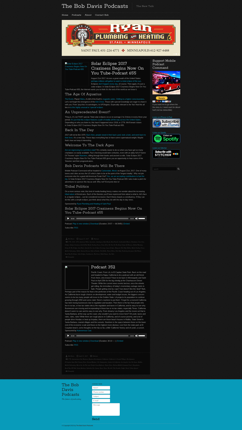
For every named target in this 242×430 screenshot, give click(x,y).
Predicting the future (128, 251)
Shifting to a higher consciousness (130, 99)
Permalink (71, 257)
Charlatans (134, 242)
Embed (127, 224)
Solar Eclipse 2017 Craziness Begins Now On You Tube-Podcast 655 (117, 68)
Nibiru (82, 99)
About (88, 15)
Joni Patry (81, 248)
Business (85, 359)
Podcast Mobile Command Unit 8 (122, 365)
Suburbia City (90, 368)
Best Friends (114, 242)
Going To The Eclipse (71, 248)
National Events (85, 251)
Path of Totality (95, 251)
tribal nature (69, 194)
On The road (86, 365)
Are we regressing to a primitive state (80, 150)
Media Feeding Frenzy (138, 248)
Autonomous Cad (84, 330)
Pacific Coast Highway (97, 365)
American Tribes (84, 242)
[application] (106, 218)
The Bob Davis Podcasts (95, 6)
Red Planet (138, 251)
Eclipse (67, 245)
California (105, 359)
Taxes (101, 368)
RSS (76, 228)
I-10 (98, 362)
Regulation (136, 365)
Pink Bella (103, 251)
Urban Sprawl (134, 368)
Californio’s (112, 359)
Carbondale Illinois (124, 242)
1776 (69, 242)
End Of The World (86, 245)
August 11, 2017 (84, 239)
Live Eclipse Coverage (99, 248)
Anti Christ (99, 102)
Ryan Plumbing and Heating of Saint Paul (94, 204)
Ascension (92, 242)
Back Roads (106, 242)
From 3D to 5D (105, 245)
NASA (78, 251)
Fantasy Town (82, 362)
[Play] (68, 218)
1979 (77, 242)
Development (130, 359)
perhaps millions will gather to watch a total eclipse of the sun (116, 81)
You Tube (111, 254)
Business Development (95, 359)
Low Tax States (133, 362)
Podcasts (76, 15)
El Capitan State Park (71, 362)
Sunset (97, 368)
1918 (73, 242)
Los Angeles (124, 362)
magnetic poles (109, 99)
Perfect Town (108, 365)
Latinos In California (114, 362)
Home (65, 15)
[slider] (142, 218)
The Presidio (116, 368)
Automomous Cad (77, 359)
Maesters (83, 155)
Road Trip (68, 368)
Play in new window (81, 224)
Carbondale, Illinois (109, 171)
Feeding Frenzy (96, 245)
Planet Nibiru (111, 251)
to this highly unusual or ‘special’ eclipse (86, 107)
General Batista (91, 362)
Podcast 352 (103, 267)
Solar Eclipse (81, 254)
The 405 (110, 368)
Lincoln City (88, 248)
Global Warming (138, 245)
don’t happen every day (108, 84)
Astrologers (99, 242)
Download (94, 224)
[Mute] (136, 218)
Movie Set (79, 365)
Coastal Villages (121, 359)
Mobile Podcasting (70, 251)
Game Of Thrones (127, 245)
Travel (127, 368)
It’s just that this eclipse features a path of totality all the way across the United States (106, 120)
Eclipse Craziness (75, 245)
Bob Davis (71, 239)
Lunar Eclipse (110, 248)
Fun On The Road (116, 245)
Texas (105, 368)
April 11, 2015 (83, 356)
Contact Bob (102, 15)
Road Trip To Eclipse (71, 254)
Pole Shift (118, 251)
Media (129, 248)
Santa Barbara (81, 368)
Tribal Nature (104, 254)
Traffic (123, 368)
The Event (69, 99)
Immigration (103, 362)
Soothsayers (89, 254)
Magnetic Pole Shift (120, 248)
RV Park (73, 368)
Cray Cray (141, 242)
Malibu (140, 362)
